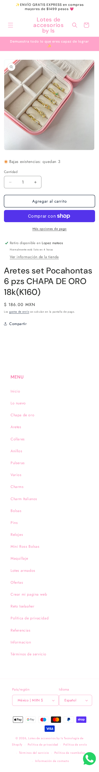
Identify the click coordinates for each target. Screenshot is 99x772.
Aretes (16, 427)
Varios (16, 474)
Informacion (21, 642)
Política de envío (75, 744)
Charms (17, 486)
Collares (18, 439)
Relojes (17, 534)
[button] (10, 25)
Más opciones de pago (49, 228)
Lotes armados (23, 570)
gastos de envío (19, 312)
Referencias (21, 630)
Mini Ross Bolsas (25, 546)
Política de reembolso (69, 753)
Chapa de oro (22, 415)
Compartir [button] (18, 323)
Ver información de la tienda (34, 256)
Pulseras (18, 462)
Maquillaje (19, 558)
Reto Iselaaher (22, 606)
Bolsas (16, 510)
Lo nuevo (18, 403)
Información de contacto (52, 761)
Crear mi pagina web (29, 594)
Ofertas (17, 582)
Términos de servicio (28, 654)
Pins (14, 522)
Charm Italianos (24, 498)
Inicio (15, 391)
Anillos (16, 451)
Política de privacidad (30, 618)
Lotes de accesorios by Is (45, 738)
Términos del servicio (34, 753)
